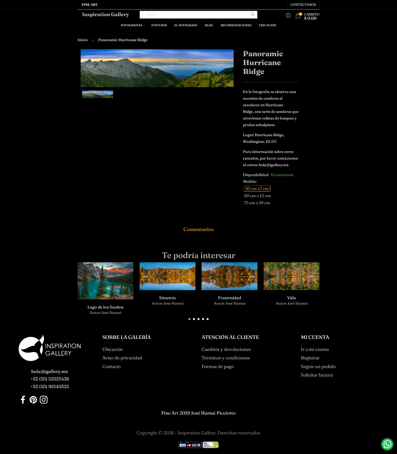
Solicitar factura (317, 375)
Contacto (111, 366)
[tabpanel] (105, 292)
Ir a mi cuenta (315, 349)
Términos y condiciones (226, 358)
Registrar (310, 358)
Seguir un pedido (318, 366)
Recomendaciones (236, 25)
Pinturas (159, 25)
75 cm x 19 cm (257, 202)
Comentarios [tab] (198, 229)
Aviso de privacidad (122, 358)
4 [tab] (203, 319)
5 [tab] (208, 319)
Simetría (167, 297)
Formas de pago (218, 366)
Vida (291, 297)
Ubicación (267, 25)
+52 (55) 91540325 (49, 386)
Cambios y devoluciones (226, 349)
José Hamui (111, 312)
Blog (209, 25)
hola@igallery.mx (49, 371)
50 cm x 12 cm (257, 195)
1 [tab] (189, 319)
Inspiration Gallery (105, 14)
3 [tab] (198, 319)
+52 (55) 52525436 (49, 379)
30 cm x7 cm (257, 188)
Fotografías (131, 25)
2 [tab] (194, 319)
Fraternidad (229, 297)
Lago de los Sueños (105, 307)
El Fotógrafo (185, 25)
